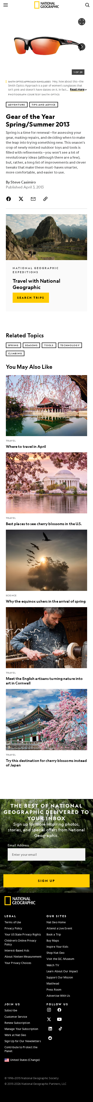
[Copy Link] (45, 199)
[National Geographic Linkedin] (50, 1028)
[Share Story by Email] (33, 199)
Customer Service (16, 1016)
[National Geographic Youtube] (59, 1019)
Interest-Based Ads (17, 950)
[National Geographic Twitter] (49, 1019)
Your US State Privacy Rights (23, 934)
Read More (77, 89)
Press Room (53, 989)
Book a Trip (53, 934)
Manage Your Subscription (21, 1029)
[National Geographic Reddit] (50, 1038)
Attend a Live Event (59, 928)
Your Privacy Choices (18, 963)
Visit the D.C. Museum (60, 959)
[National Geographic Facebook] (59, 1009)
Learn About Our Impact (62, 971)
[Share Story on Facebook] (9, 199)
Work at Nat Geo (15, 1035)
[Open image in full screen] (81, 21)
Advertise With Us (58, 995)
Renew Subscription (17, 1022)
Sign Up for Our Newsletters (23, 1041)
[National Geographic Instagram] (49, 1009)
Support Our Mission (59, 977)
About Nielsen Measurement (23, 956)
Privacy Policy (13, 928)
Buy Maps (52, 940)
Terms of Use (13, 922)
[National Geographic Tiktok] (60, 1028)
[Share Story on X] (21, 199)
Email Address (18, 845)
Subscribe (11, 1010)
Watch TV (52, 965)
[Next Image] (81, 46)
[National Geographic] (46, 5)
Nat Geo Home (56, 922)
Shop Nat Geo (55, 952)
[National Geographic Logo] (20, 904)
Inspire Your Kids (57, 946)
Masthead (52, 983)
